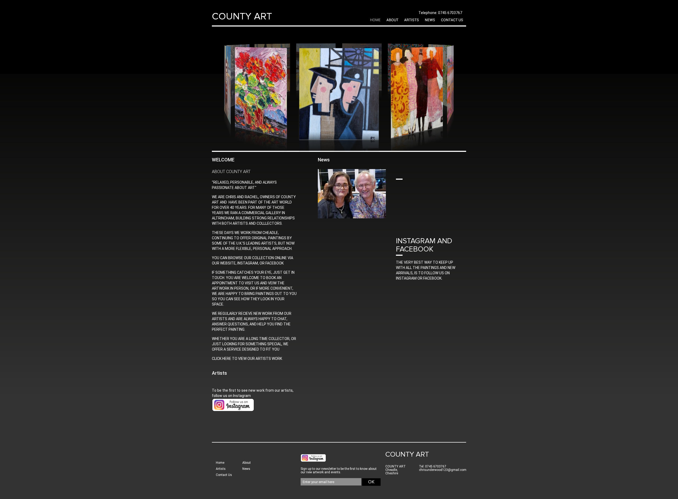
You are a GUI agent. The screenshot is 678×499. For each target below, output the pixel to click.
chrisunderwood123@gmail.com (442, 470)
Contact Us (224, 475)
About (246, 463)
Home (220, 463)
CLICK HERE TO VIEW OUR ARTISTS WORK (247, 358)
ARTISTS (411, 20)
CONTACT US (452, 20)
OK (371, 482)
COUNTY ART (242, 16)
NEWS (430, 20)
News (246, 469)
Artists (219, 373)
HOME (375, 20)
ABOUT (392, 20)
